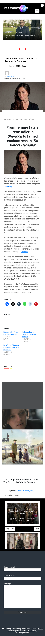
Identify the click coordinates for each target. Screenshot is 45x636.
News (6, 366)
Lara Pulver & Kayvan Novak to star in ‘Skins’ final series (11, 347)
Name (9, 567)
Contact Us (22, 612)
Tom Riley (8, 186)
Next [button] (37, 529)
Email (9, 575)
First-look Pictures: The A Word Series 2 (23, 513)
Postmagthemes (22, 633)
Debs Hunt (10, 76)
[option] (22, 30)
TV (11, 366)
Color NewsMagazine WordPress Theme (25, 629)
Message (7, 583)
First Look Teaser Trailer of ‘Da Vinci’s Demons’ (29, 334)
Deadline (24, 252)
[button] (37, 11)
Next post (33, 471)
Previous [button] (10, 529)
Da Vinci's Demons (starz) (24, 491)
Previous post (14, 471)
